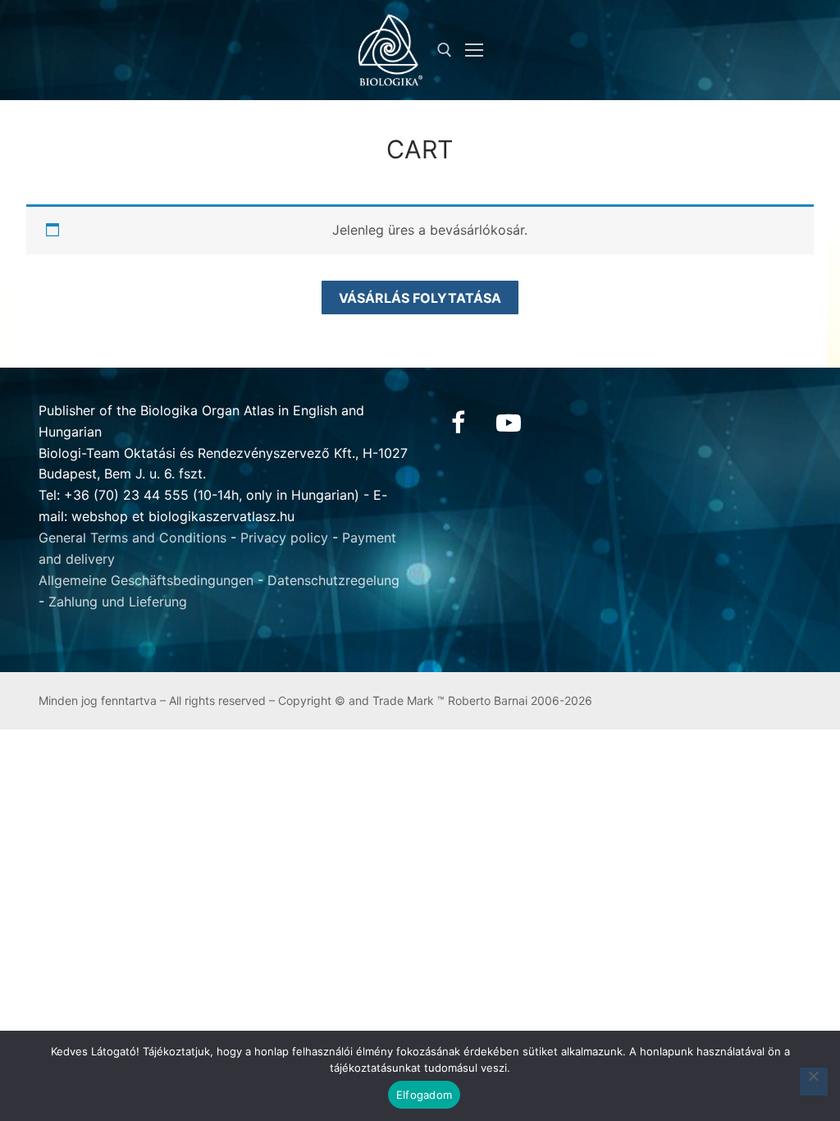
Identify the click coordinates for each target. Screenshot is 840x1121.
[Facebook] (458, 422)
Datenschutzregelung (333, 580)
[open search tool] (444, 50)
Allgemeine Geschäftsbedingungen (146, 580)
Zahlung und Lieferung (117, 601)
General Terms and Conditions (132, 537)
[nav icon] (474, 50)
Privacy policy (284, 537)
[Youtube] (508, 422)
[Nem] (814, 1082)
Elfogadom (424, 1094)
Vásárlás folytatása (420, 298)
